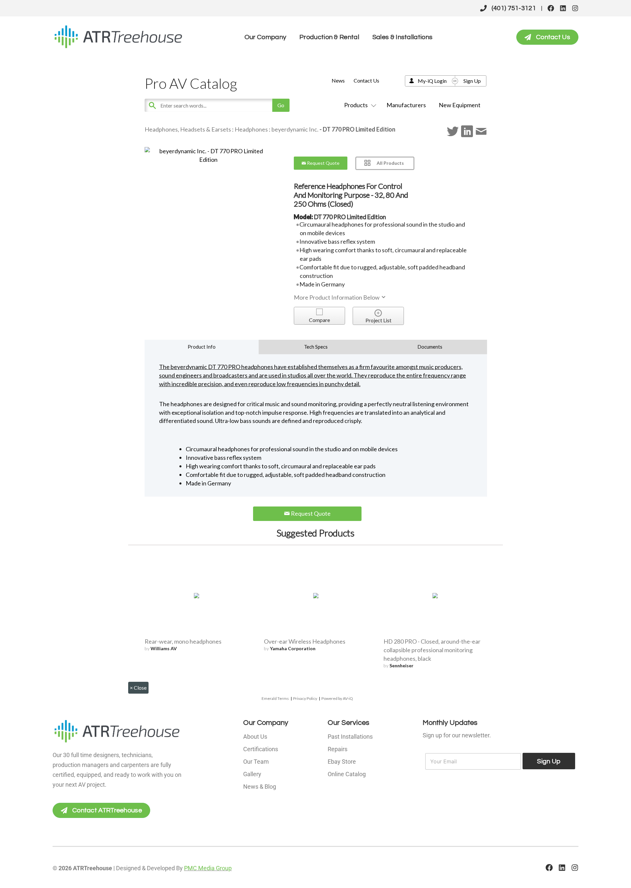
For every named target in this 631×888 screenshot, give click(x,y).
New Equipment (459, 105)
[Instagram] (575, 8)
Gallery (252, 774)
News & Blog (259, 786)
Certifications (260, 749)
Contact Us (366, 80)
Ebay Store (342, 761)
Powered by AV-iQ (337, 698)
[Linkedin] (563, 8)
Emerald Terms (275, 698)
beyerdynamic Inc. (294, 129)
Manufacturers (406, 105)
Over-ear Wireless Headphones (304, 641)
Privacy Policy (305, 698)
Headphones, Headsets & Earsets (188, 129)
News (338, 80)
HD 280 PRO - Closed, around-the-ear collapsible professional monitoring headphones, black (432, 650)
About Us (255, 736)
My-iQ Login (432, 81)
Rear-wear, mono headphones (183, 641)
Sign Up (472, 81)
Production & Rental (329, 37)
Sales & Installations (402, 37)
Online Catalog (347, 774)
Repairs (337, 749)
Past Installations (350, 736)
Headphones (251, 129)
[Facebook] (551, 8)
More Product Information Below (337, 297)
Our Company (265, 37)
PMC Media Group (208, 868)
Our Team (256, 761)
